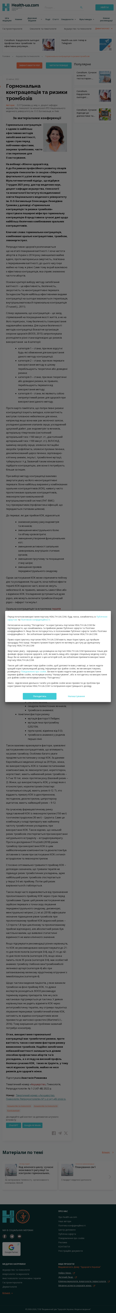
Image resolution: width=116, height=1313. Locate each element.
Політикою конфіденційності (35, 619)
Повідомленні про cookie (33, 671)
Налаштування (76, 696)
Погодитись (39, 696)
